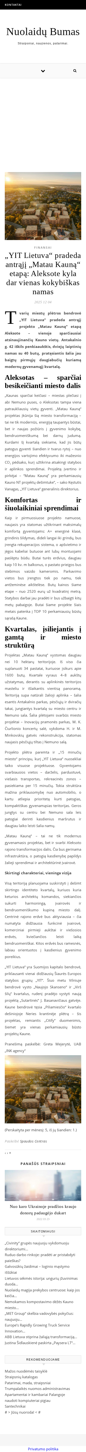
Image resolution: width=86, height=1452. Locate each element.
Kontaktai (13, 4)
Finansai (43, 248)
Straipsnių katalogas (21, 1376)
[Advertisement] (43, 120)
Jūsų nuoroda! (22, 1412)
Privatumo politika (43, 1449)
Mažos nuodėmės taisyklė (26, 1371)
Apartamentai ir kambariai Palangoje (35, 1394)
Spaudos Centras (33, 1141)
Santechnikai (15, 1406)
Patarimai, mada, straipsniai (28, 1382)
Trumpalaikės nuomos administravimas (37, 1388)
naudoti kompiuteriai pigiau (27, 1400)
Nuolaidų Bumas (43, 31)
